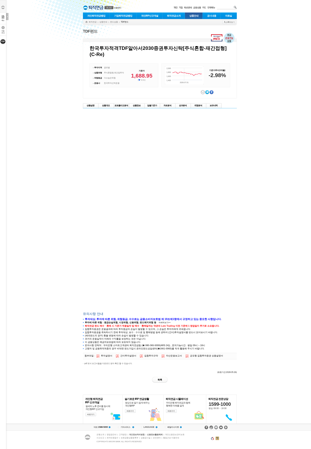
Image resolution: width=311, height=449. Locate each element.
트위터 (207, 92)
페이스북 (212, 92)
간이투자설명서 (128, 355)
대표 (101, 427)
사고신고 (100, 438)
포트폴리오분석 (121, 105)
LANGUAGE (149, 427)
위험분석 (198, 105)
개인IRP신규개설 (149, 15)
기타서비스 (125, 427)
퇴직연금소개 (174, 15)
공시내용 (211, 15)
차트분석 (167, 105)
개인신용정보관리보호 (174, 434)
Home (86, 22)
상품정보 (137, 105)
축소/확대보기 (229, 22)
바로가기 (90, 414)
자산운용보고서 (174, 355)
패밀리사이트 (173, 427)
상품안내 (193, 15)
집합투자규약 (151, 355)
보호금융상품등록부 (129, 438)
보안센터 (157, 438)
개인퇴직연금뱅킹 (96, 15)
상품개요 (106, 105)
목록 (160, 379)
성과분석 (183, 105)
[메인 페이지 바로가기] (85, 7)
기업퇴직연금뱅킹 (123, 15)
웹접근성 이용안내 (171, 438)
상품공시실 (145, 438)
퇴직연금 (93, 22)
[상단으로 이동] (3, 41)
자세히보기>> (165, 322)
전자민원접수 (112, 438)
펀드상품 (114, 22)
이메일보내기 (203, 92)
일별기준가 (152, 105)
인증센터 (117, 8)
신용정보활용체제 (155, 434)
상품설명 (90, 105)
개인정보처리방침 (137, 434)
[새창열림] (206, 427)
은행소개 (100, 434)
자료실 (228, 15)
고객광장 (123, 434)
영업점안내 (111, 434)
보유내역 (214, 105)
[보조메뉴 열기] (7, 16)
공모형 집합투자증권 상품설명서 (206, 355)
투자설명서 (106, 355)
